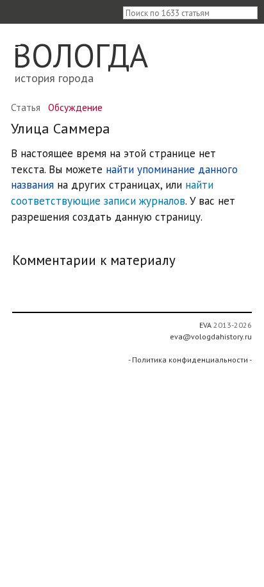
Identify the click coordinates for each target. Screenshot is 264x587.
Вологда (80, 55)
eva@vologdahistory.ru (211, 336)
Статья (25, 107)
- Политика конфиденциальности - (190, 359)
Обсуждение (75, 107)
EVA (205, 325)
